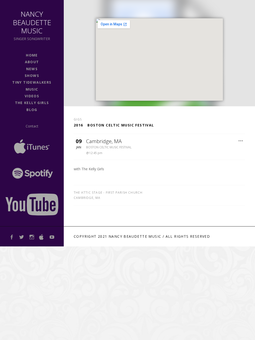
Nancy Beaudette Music (32, 22)
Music (32, 89)
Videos (32, 96)
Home (32, 55)
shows (32, 75)
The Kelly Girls (32, 102)
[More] (240, 141)
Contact (32, 126)
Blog (31, 109)
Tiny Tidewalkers (31, 82)
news (32, 68)
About (32, 61)
